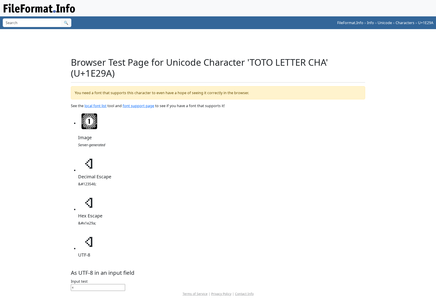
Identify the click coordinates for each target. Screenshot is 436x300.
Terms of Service (195, 294)
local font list (95, 105)
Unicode (385, 22)
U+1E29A (425, 22)
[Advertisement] (220, 43)
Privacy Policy (221, 294)
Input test (79, 281)
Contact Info (244, 294)
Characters (405, 22)
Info (370, 22)
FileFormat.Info (350, 22)
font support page (138, 105)
